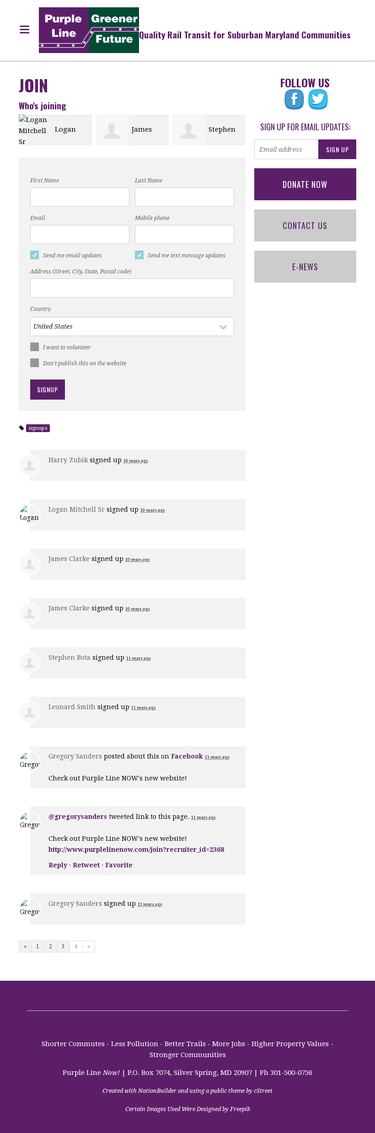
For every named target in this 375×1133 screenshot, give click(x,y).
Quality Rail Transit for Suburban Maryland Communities (245, 34)
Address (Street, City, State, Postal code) (80, 271)
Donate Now (305, 184)
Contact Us (305, 225)
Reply (57, 865)
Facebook (187, 756)
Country (40, 309)
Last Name (148, 180)
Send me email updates (72, 255)
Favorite (119, 865)
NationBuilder (157, 1090)
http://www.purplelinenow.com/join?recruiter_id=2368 (136, 849)
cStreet (263, 1090)
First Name (44, 180)
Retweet (86, 865)
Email (37, 218)
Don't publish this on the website (84, 363)
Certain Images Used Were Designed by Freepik (187, 1109)
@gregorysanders (77, 816)
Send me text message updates (186, 255)
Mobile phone (152, 218)
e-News (305, 267)
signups (38, 428)
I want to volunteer (67, 347)
